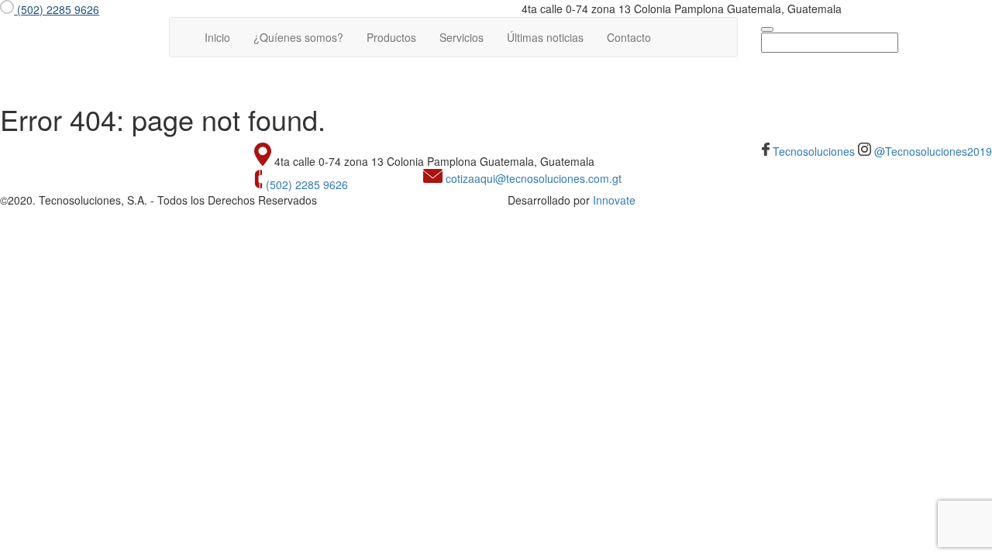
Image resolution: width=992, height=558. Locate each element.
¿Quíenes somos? (298, 37)
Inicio (223, 37)
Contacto (629, 37)
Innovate (614, 200)
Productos (391, 37)
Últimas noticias (545, 37)
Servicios (461, 37)
